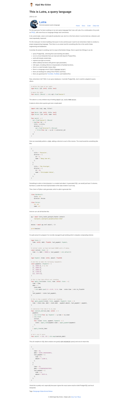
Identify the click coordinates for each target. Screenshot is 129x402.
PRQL (33, 32)
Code (89, 25)
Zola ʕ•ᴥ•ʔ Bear (76, 397)
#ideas (50, 391)
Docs (83, 25)
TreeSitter (50, 74)
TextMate (57, 74)
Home (78, 25)
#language (36, 391)
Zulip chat (96, 25)
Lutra (42, 22)
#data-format (44, 391)
